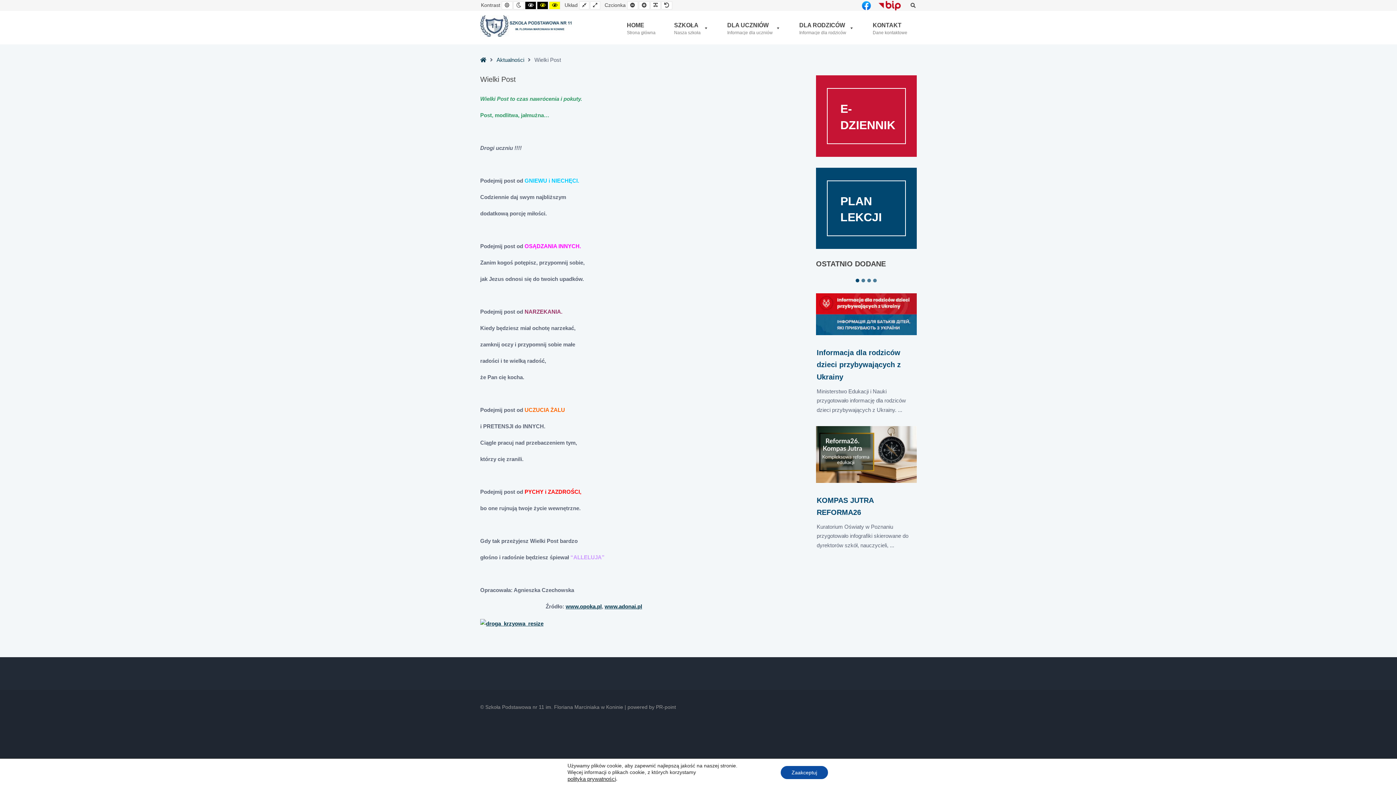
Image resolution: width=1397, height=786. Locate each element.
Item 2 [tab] (863, 280)
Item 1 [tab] (857, 280)
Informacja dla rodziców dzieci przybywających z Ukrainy (859, 365)
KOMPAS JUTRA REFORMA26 (845, 506)
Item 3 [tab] (869, 280)
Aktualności (510, 60)
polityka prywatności (592, 779)
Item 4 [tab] (875, 280)
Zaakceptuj (804, 772)
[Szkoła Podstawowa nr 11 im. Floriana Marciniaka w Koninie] (526, 26)
